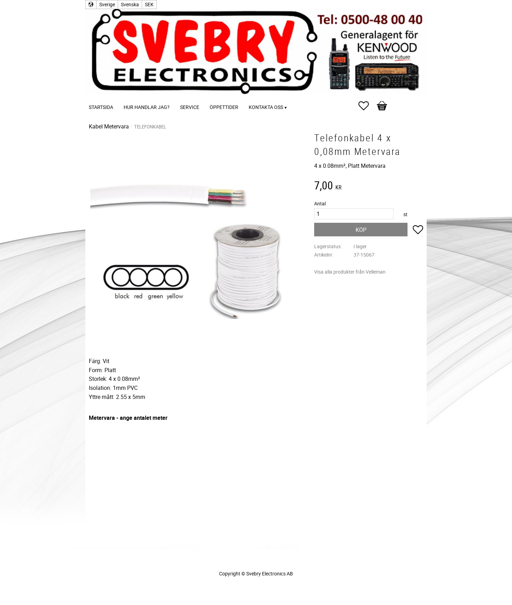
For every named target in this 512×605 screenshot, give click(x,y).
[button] (367, 106)
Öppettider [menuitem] (224, 107)
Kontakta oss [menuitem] (266, 107)
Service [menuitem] (189, 107)
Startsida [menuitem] (101, 107)
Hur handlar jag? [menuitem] (147, 107)
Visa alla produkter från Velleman (350, 271)
